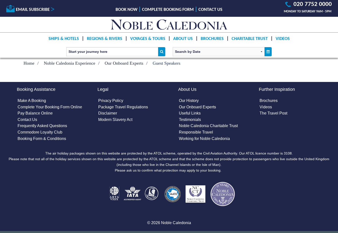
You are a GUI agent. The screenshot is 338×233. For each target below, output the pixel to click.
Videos (283, 39)
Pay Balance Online (35, 113)
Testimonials (190, 119)
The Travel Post (273, 113)
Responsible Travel (196, 132)
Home (29, 63)
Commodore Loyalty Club (40, 132)
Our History (189, 100)
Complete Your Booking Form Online (50, 107)
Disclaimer (107, 113)
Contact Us (210, 9)
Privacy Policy (110, 100)
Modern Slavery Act (115, 119)
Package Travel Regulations (123, 107)
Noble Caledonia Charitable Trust (208, 126)
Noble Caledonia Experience (69, 63)
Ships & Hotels (63, 39)
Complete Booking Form (168, 9)
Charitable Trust (250, 39)
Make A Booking (32, 100)
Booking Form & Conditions (42, 138)
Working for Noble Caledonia (204, 138)
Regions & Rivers (104, 39)
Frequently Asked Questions (42, 126)
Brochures (212, 39)
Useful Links (190, 113)
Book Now (126, 9)
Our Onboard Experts (124, 63)
